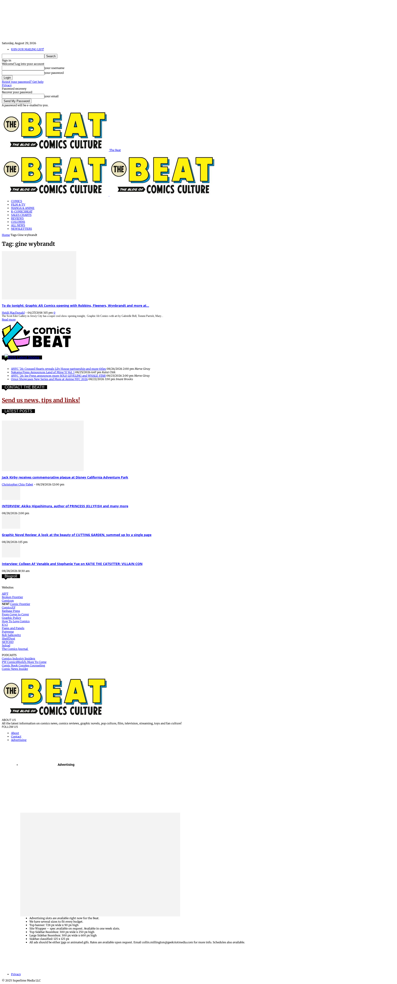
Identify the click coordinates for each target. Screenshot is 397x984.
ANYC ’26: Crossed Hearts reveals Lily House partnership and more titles (58, 368)
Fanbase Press (11, 611)
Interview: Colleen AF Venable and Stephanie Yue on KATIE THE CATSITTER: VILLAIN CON (72, 564)
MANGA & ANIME (22, 208)
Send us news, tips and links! (41, 400)
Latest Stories (28, 357)
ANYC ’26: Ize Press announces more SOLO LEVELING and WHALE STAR (58, 375)
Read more (9, 319)
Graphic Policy (11, 618)
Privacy (7, 85)
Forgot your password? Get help (22, 81)
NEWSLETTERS (21, 228)
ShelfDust (8, 638)
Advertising (18, 740)
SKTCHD (8, 642)
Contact (16, 736)
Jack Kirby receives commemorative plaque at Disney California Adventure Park (65, 477)
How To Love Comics (16, 621)
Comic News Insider (15, 669)
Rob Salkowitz (11, 635)
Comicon (8, 600)
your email (51, 96)
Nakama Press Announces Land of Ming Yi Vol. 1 (42, 372)
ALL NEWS (18, 225)
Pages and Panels (13, 628)
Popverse (8, 631)
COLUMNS (18, 222)
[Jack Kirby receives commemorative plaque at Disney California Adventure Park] (43, 470)
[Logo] (55, 195)
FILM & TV (18, 204)
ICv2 (5, 624)
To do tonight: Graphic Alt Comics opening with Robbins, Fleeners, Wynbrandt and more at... (75, 305)
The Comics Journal (15, 649)
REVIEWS (17, 218)
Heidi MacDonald (13, 312)
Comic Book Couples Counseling (23, 665)
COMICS (16, 201)
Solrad (6, 645)
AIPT (5, 593)
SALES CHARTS (21, 215)
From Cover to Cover (15, 614)
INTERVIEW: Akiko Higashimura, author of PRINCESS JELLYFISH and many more (65, 506)
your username (54, 68)
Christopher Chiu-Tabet (17, 484)
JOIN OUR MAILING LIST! (27, 49)
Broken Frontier (12, 597)
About (15, 733)
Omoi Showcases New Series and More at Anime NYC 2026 (49, 379)
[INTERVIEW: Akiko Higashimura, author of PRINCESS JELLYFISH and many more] (11, 499)
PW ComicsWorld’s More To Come (24, 662)
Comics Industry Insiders (18, 658)
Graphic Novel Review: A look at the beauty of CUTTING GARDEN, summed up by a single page (76, 535)
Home (6, 235)
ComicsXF (8, 607)
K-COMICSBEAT (21, 211)
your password (54, 73)
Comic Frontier (20, 604)
